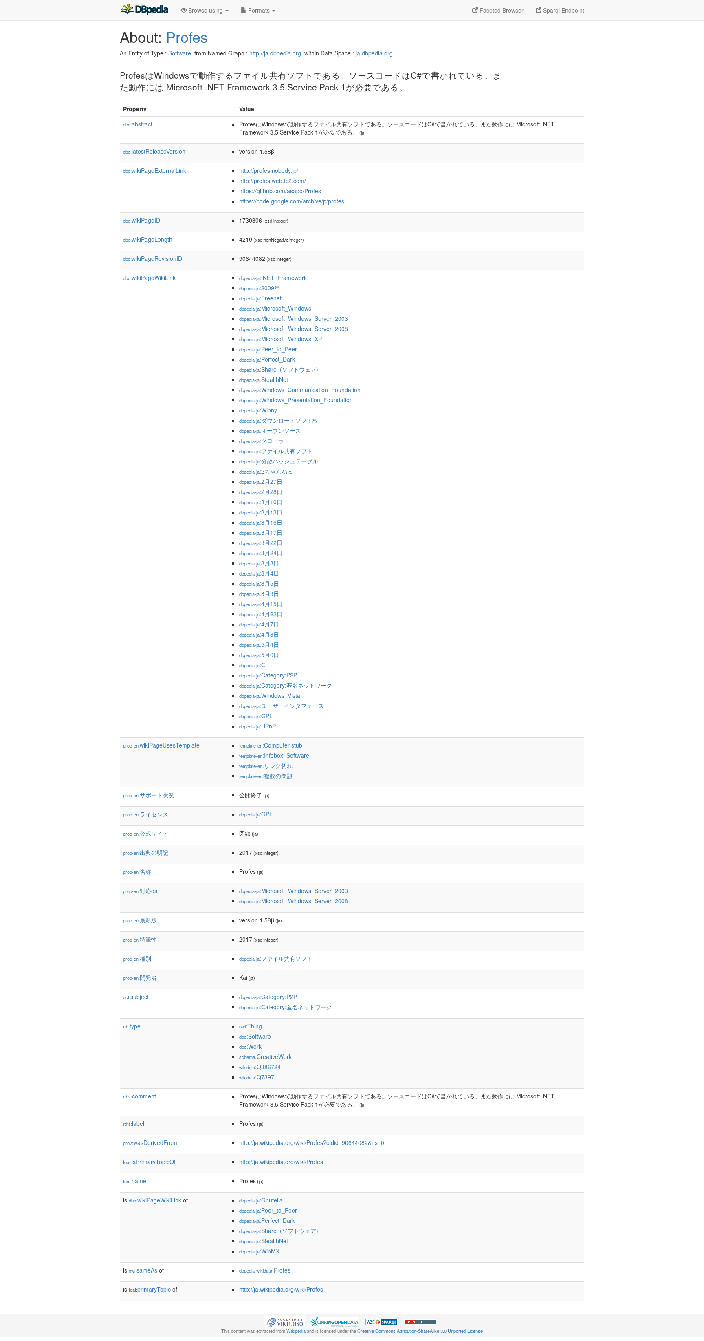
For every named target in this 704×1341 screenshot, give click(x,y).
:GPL (256, 716)
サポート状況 (148, 795)
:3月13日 (260, 512)
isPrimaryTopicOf (149, 1162)
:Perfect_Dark (267, 359)
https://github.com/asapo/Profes (280, 191)
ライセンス (145, 814)
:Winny (258, 410)
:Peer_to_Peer (268, 349)
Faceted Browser (501, 10)
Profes (187, 36)
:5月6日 (259, 655)
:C (252, 665)
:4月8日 (259, 634)
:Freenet (260, 298)
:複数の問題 (266, 776)
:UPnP (257, 726)
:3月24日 (260, 553)
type (132, 1026)
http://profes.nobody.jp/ (268, 170)
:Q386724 (260, 1067)
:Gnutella (261, 1200)
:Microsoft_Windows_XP (280, 339)
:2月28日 (260, 491)
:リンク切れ (266, 765)
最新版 (140, 920)
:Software (255, 1036)
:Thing (250, 1026)
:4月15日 (260, 604)
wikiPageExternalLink (154, 170)
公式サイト (145, 833)
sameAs (143, 1270)
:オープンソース (270, 430)
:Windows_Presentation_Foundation (296, 400)
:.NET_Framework (273, 277)
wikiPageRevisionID (152, 258)
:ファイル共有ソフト (275, 451)
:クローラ (261, 441)
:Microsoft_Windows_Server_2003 (293, 318)
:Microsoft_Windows (275, 308)
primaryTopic (150, 1289)
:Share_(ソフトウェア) (278, 369)
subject (136, 997)
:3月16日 (260, 522)
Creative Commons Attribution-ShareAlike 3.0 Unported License (420, 1331)
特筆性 (140, 939)
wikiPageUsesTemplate (161, 745)
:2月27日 (260, 481)
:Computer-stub (270, 745)
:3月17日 (260, 532)
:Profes (264, 1270)
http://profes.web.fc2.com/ (272, 180)
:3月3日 (259, 563)
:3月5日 (259, 583)
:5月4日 (259, 644)
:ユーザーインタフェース (281, 705)
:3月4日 (259, 573)
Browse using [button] (205, 10)
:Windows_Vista (269, 695)
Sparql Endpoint (562, 10)
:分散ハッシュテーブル (278, 461)
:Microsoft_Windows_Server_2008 (293, 328)
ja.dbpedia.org (374, 53)
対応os (140, 891)
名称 (137, 871)
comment (139, 1096)
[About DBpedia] (144, 10)
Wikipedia (296, 1331)
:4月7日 (259, 624)
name (134, 1181)
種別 (137, 958)
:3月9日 (259, 593)
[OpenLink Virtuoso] (284, 1321)
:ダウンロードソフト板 (278, 420)
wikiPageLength (147, 239)
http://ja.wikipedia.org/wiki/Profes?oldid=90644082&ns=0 (311, 1142)
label (133, 1123)
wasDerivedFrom (150, 1142)
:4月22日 (260, 614)
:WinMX (259, 1251)
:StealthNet (263, 379)
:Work (250, 1046)
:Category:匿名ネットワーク (285, 685)
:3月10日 (260, 502)
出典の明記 (145, 852)
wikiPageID (141, 220)
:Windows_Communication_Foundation (300, 390)
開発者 (140, 977)
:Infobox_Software (274, 755)
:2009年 (259, 288)
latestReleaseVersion (154, 151)
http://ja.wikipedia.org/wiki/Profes (281, 1162)
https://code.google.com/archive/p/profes (291, 201)
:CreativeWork (265, 1056)
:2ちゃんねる (266, 471)
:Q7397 (256, 1077)
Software (179, 53)
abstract (137, 124)
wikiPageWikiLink (149, 277)
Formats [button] (258, 10)
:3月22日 (260, 542)
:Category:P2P (268, 675)
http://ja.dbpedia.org (275, 53)
